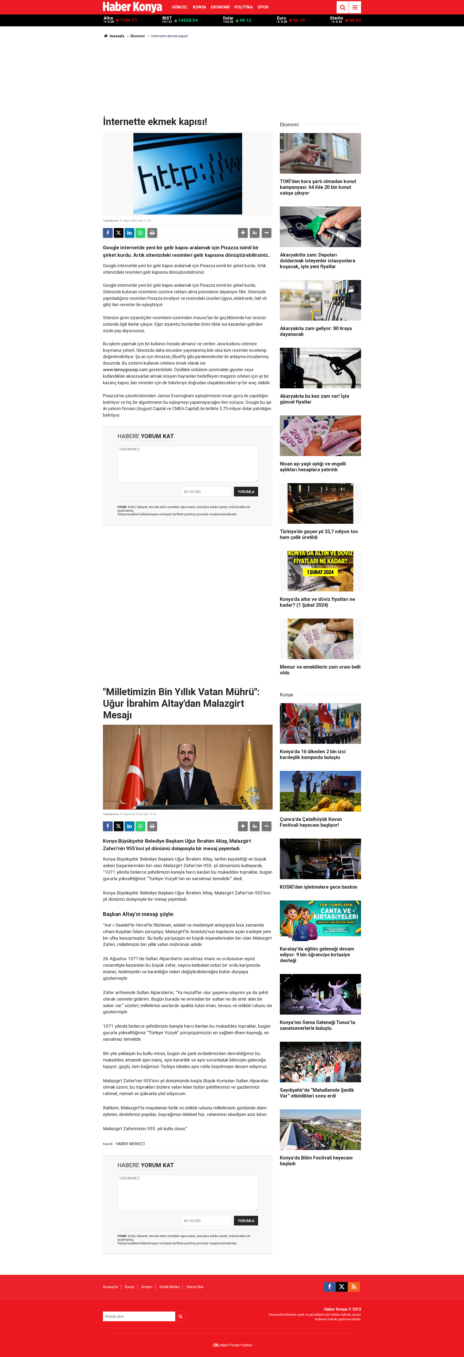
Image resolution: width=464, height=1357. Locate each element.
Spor (263, 7)
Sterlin (336, 18)
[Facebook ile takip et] (330, 1287)
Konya (199, 7)
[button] (243, 233)
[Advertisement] (232, 80)
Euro (281, 18)
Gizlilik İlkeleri (170, 1287)
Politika (243, 7)
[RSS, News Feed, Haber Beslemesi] (354, 1287)
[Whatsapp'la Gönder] (140, 233)
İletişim (146, 1287)
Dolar (228, 18)
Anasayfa (116, 36)
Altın (108, 18)
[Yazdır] (152, 233)
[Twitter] (118, 233)
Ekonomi (220, 7)
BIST (167, 18)
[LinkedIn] (129, 233)
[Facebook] (108, 233)
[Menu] (355, 7)
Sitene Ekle (195, 1287)
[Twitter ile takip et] (342, 1287)
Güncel (180, 7)
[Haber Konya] (132, 7)
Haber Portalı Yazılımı (236, 1345)
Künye (129, 1287)
